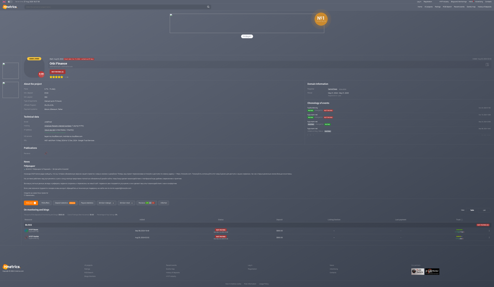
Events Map (170, 269)
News (471, 2)
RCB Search (447, 7)
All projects (429, 7)
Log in (419, 2)
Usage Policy (264, 284)
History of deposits (484, 7)
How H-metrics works (233, 284)
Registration (428, 2)
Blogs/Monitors (90, 276)
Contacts (488, 2)
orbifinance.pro (55, 66)
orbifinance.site (67, 66)
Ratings (438, 7)
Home (420, 7)
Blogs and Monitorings (459, 2)
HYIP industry (444, 2)
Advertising (479, 2)
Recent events (459, 7)
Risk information (250, 284)
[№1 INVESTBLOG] (247, 32)
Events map (471, 7)
